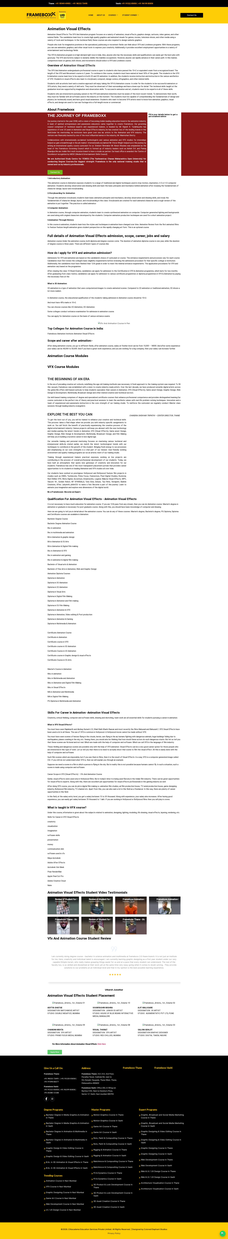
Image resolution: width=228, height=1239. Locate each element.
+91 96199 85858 (145, 3)
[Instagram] (52, 1099)
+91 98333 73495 (51, 1079)
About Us (101, 15)
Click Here (101, 1044)
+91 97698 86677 (51, 1082)
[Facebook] (46, 1099)
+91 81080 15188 (51, 1093)
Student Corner (129, 15)
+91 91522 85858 (51, 1090)
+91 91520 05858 (68, 1079)
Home (90, 15)
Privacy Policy (114, 1233)
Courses (112, 15)
